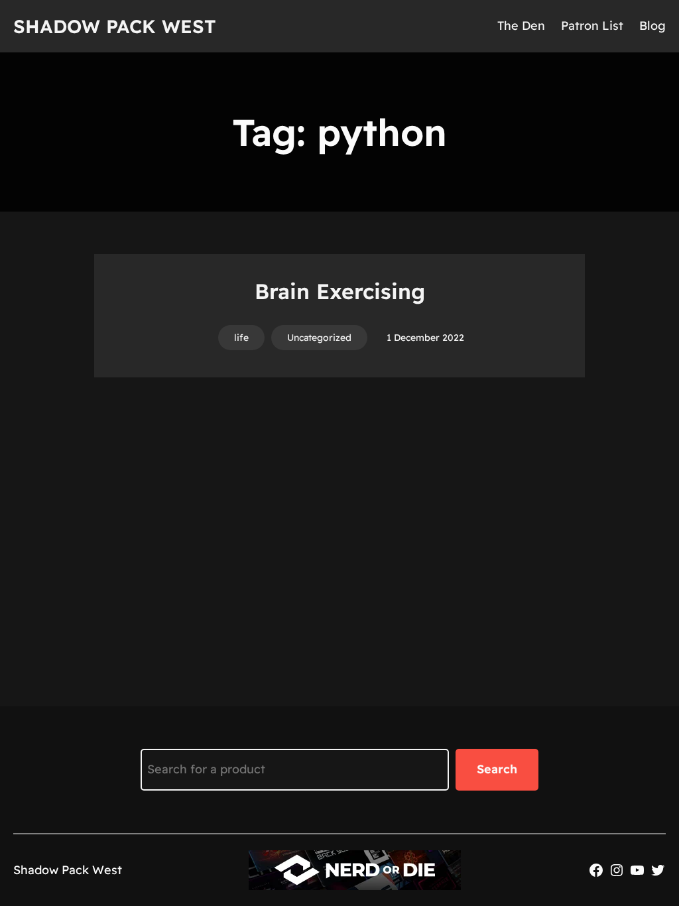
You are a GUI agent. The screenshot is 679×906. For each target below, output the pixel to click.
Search (497, 769)
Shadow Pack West (114, 26)
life (241, 338)
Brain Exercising (340, 291)
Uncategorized (319, 338)
